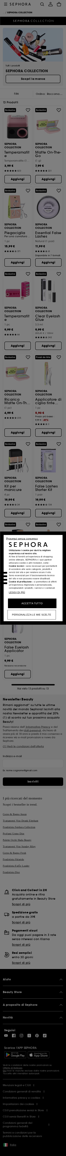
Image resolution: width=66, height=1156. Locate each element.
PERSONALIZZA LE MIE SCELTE (31, 614)
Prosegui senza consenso (22, 538)
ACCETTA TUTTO (32, 603)
